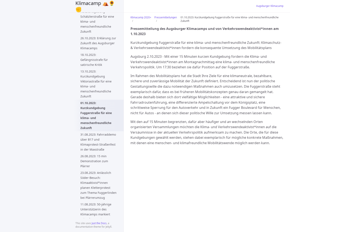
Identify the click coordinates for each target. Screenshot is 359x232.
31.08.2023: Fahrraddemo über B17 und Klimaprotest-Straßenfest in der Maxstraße (98, 142)
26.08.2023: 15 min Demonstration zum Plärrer (94, 161)
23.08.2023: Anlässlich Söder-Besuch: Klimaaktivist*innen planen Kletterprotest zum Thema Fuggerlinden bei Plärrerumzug (98, 185)
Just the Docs (99, 223)
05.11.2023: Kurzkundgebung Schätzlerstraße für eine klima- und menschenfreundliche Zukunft (97, 19)
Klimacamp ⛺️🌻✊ (95, 6)
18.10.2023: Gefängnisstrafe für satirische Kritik (94, 60)
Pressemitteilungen (165, 17)
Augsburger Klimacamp (269, 6)
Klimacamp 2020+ (140, 17)
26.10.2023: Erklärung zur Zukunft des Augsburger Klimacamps (98, 43)
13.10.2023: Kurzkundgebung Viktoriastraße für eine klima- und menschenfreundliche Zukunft (96, 83)
